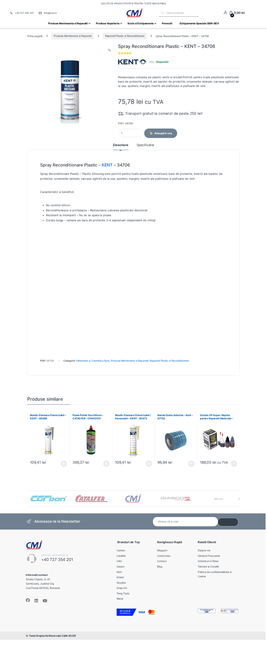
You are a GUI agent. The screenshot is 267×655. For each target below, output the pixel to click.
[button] (109, 50)
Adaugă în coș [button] (232, 464)
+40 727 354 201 (24, 12)
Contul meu (163, 555)
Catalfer (121, 555)
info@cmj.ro (50, 12)
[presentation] (239, 499)
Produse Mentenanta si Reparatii (73, 35)
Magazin (162, 550)
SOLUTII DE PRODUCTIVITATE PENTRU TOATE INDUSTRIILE (133, 3)
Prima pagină (35, 35)
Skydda (121, 582)
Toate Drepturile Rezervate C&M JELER (52, 635)
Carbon (121, 550)
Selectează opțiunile (60, 464)
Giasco (120, 566)
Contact (161, 561)
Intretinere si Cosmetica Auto (93, 360)
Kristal (120, 577)
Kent (119, 571)
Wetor (120, 598)
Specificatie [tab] (145, 145)
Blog (159, 566)
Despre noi (204, 550)
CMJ (119, 561)
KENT (107, 165)
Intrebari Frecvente (209, 555)
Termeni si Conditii (208, 566)
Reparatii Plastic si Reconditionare (124, 35)
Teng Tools (123, 593)
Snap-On (122, 587)
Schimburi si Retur (208, 561)
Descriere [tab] (120, 145)
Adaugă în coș (163, 133)
